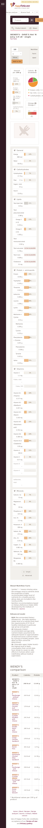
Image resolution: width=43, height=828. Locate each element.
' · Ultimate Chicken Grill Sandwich (16, 706)
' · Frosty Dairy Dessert (16, 790)
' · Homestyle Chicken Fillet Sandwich (16, 756)
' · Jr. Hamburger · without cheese (16, 695)
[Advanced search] (31, 20)
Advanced (28, 575)
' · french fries (16, 747)
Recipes (27, 811)
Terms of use (31, 821)
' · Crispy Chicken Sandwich (16, 738)
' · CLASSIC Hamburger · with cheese (16, 779)
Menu (37, 12)
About (21, 811)
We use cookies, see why (30, 2)
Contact (28, 813)
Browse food (25, 12)
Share (35, 28)
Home (15, 811)
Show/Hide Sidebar (3, 4)
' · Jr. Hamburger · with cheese (16, 767)
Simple (28, 572)
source (22, 609)
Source (21, 813)
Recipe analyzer (12, 12)
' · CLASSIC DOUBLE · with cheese (16, 717)
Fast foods (13, 39)
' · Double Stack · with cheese (16, 728)
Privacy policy (26, 823)
